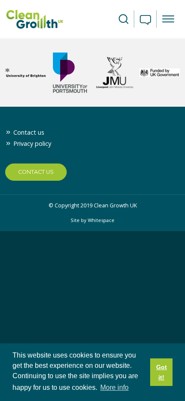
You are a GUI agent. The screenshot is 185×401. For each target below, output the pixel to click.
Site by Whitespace (92, 220)
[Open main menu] (168, 18)
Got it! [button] (161, 372)
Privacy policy (32, 143)
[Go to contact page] (145, 20)
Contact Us (36, 172)
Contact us (28, 132)
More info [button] (114, 387)
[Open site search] (123, 19)
